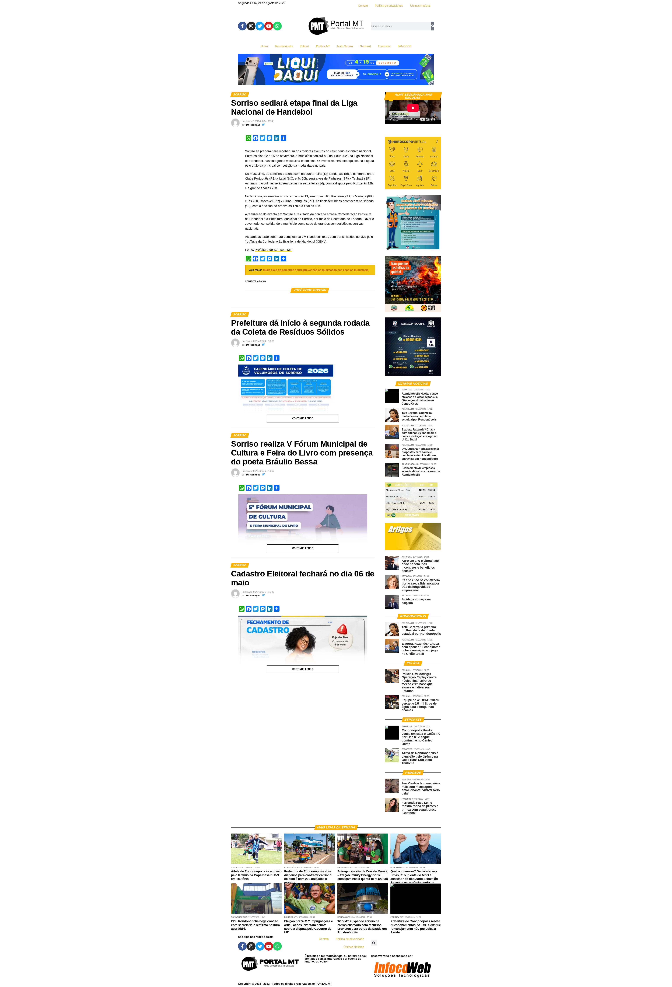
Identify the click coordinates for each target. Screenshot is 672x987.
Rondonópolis (284, 46)
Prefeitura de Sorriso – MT (273, 249)
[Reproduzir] (389, 119)
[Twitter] (259, 26)
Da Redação (253, 124)
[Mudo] (430, 119)
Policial (304, 46)
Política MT (323, 46)
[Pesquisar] (432, 26)
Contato (363, 5)
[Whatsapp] (277, 26)
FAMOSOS (404, 46)
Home (264, 46)
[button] (374, 943)
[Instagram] (251, 26)
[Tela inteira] (436, 119)
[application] (413, 108)
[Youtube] (268, 26)
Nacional (365, 46)
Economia (384, 46)
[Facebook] (242, 26)
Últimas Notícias (420, 5)
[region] (336, 69)
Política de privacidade (389, 5)
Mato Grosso (345, 46)
